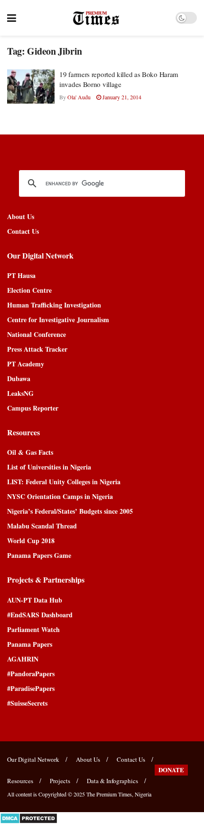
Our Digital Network (33, 759)
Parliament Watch (33, 629)
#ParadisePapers (31, 688)
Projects (60, 780)
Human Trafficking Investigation (54, 305)
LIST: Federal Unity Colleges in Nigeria (64, 482)
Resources (20, 780)
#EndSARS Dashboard (40, 615)
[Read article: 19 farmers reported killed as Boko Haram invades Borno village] (31, 86)
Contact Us (23, 231)
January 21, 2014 (121, 97)
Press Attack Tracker (37, 349)
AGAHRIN (22, 659)
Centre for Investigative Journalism (58, 320)
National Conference (36, 334)
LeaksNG (20, 393)
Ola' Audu (79, 97)
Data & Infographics (112, 780)
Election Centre (29, 290)
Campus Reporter (32, 408)
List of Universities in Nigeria (49, 467)
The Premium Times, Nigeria (118, 794)
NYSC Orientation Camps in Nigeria (60, 496)
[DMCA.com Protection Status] (28, 817)
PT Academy (25, 364)
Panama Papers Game (39, 555)
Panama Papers (29, 644)
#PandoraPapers (31, 674)
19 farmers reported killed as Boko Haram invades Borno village (118, 79)
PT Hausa (21, 275)
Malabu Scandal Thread (42, 526)
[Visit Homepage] (96, 18)
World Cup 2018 (31, 541)
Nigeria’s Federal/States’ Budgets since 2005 (70, 511)
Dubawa (18, 378)
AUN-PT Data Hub (34, 600)
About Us (20, 216)
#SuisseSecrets (27, 703)
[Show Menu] (11, 18)
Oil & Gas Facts (30, 452)
